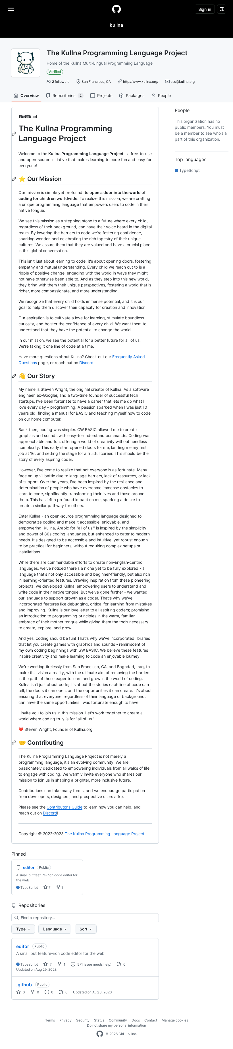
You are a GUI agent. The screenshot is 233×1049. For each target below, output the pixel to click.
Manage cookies (175, 1020)
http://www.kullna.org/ (140, 81)
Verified (55, 71)
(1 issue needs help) (95, 964)
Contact (150, 1020)
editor (22, 946)
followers (60, 81)
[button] (23, 929)
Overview (29, 95)
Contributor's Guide (64, 807)
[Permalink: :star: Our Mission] (14, 179)
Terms (50, 1020)
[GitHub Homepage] (99, 1034)
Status (99, 1020)
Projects (104, 95)
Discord (86, 362)
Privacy (65, 1020)
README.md (28, 117)
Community (118, 1020)
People (164, 95)
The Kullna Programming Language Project (104, 833)
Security (83, 1020)
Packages (135, 95)
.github (24, 984)
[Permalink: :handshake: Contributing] (14, 742)
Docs (136, 1020)
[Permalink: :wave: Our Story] (14, 376)
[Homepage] (116, 9)
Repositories (67, 95)
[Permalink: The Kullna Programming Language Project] (14, 134)
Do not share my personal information (116, 1025)
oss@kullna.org (182, 81)
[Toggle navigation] (11, 9)
